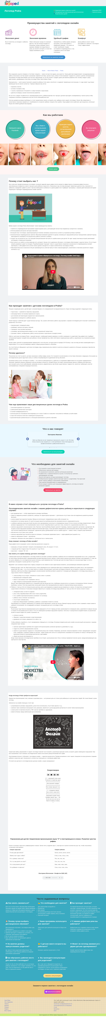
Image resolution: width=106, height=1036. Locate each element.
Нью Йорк (7, 1000)
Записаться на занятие (53, 490)
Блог (55, 1010)
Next (78, 439)
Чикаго (7, 1003)
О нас (55, 1007)
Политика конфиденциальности (63, 1003)
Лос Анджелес (9, 1002)
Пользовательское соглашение (63, 1005)
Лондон (7, 1007)
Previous (27, 439)
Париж (6, 1009)
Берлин (7, 1005)
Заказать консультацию (53, 975)
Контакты (56, 1009)
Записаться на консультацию (53, 451)
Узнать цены (53, 169)
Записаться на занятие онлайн (53, 57)
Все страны (8, 1010)
